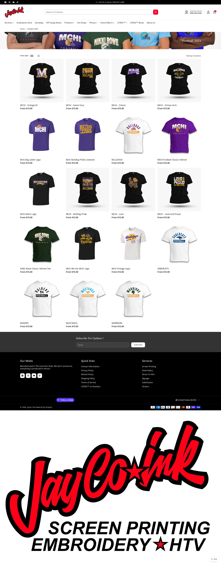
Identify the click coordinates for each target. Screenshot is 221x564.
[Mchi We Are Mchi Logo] (87, 244)
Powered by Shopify (43, 407)
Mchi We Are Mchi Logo (77, 268)
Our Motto (26, 361)
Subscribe (138, 345)
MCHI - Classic (119, 105)
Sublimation (147, 382)
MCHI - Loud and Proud (169, 214)
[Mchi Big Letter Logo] (42, 135)
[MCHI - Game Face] (87, 80)
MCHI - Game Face (75, 105)
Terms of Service (88, 382)
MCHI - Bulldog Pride (76, 214)
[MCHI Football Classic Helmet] (179, 135)
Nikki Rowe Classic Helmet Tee (35, 268)
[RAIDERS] (42, 298)
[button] (214, 12)
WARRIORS (117, 323)
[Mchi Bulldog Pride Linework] (87, 135)
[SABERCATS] (179, 244)
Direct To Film (148, 374)
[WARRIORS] (133, 298)
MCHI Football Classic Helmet (172, 159)
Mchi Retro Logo (28, 214)
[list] (38, 55)
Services (147, 361)
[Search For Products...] (155, 12)
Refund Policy (87, 374)
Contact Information (90, 366)
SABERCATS (163, 268)
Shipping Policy (88, 378)
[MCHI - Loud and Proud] (179, 189)
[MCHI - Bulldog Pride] (87, 189)
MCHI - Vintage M (28, 105)
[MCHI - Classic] (133, 80)
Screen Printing (149, 366)
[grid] (31, 55)
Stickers (145, 386)
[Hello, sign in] (208, 12)
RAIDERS (24, 323)
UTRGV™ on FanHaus (90, 386)
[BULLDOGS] (133, 135)
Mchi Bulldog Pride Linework (80, 159)
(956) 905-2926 (196, 13)
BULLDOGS (117, 159)
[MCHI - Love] (133, 189)
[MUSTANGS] (87, 298)
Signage (145, 378)
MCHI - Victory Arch (167, 105)
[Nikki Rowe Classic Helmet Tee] (42, 244)
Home (22, 29)
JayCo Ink (31, 407)
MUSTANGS (71, 323)
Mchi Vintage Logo (121, 268)
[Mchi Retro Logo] (42, 189)
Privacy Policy (87, 370)
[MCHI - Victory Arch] (179, 80)
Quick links (88, 361)
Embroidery (147, 370)
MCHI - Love (118, 214)
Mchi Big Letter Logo (30, 159)
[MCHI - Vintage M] (42, 80)
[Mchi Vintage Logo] (133, 244)
